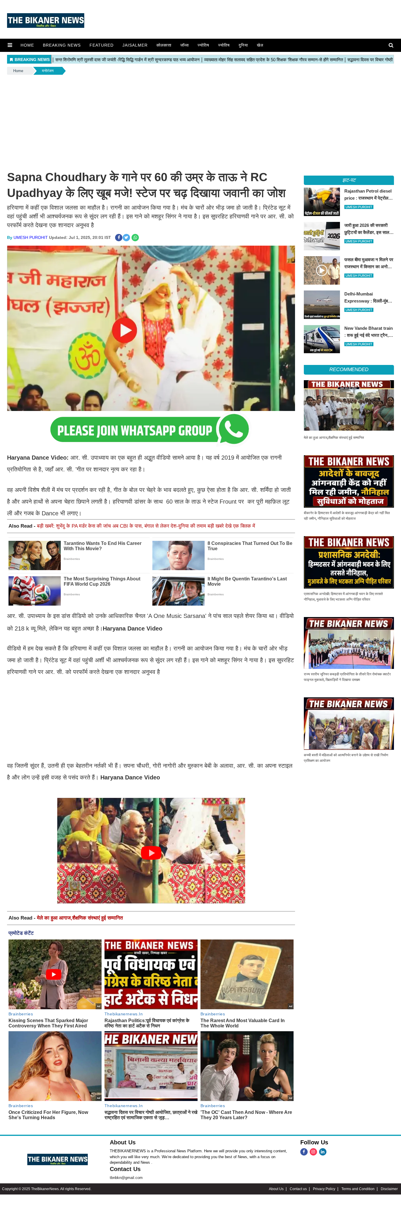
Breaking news (62, 45)
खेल (260, 45)
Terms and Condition (358, 1189)
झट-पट (349, 180)
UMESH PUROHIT (31, 237)
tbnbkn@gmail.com (126, 1177)
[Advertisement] (200, 120)
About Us (123, 1142)
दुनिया (243, 45)
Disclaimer (389, 1189)
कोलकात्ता (163, 45)
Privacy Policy (324, 1189)
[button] (10, 45)
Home (27, 45)
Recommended (348, 369)
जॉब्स (184, 45)
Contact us (298, 1189)
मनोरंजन (47, 71)
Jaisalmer (135, 45)
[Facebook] (304, 1152)
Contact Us (125, 1169)
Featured (102, 45)
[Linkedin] (322, 1152)
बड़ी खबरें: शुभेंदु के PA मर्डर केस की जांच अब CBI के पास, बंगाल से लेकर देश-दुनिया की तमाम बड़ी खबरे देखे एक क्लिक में (146, 526)
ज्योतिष (203, 45)
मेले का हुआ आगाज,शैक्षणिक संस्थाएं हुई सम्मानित (80, 918)
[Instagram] (313, 1152)
